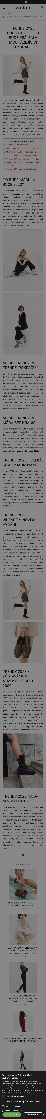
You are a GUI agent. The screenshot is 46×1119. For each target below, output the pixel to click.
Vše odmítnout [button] (33, 1115)
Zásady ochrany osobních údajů (20, 1092)
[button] (23, 1111)
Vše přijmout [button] (12, 1115)
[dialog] (23, 559)
